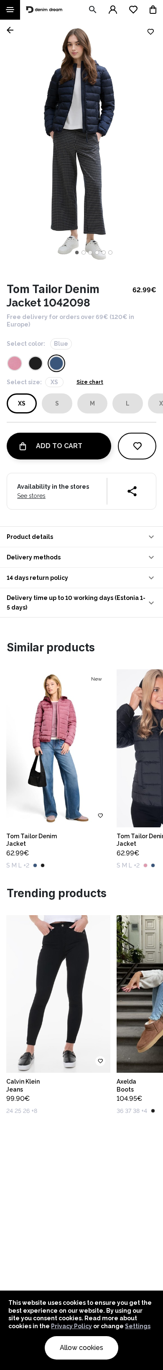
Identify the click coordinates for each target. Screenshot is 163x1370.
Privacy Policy (71, 1326)
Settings (137, 1326)
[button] (81, 537)
